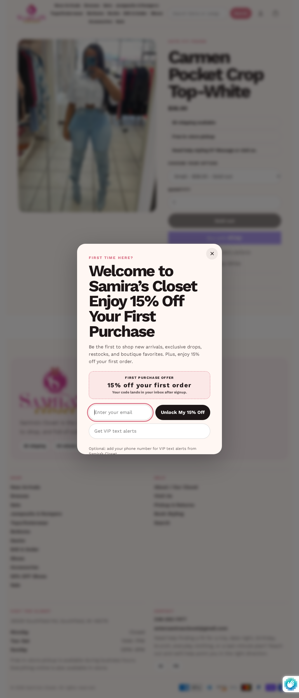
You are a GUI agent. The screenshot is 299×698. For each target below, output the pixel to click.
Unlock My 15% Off (183, 412)
